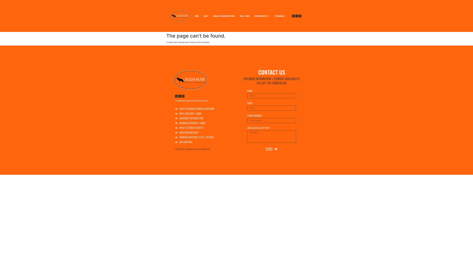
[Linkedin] (300, 16)
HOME (197, 16)
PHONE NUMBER (254, 115)
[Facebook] (293, 16)
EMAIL (250, 103)
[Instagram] (296, 16)
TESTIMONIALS (279, 16)
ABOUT (206, 16)
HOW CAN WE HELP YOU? (258, 128)
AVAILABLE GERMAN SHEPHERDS (224, 16)
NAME (250, 91)
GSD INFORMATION (260, 16)
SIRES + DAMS (244, 16)
